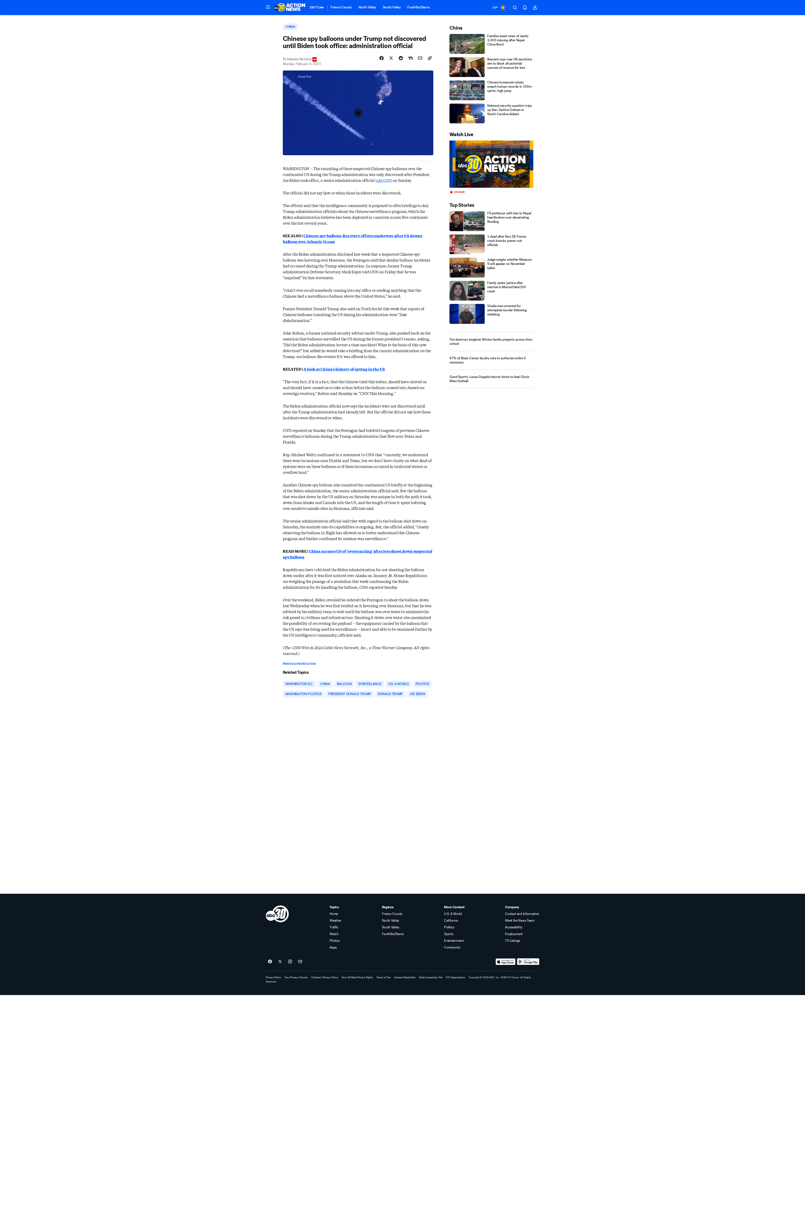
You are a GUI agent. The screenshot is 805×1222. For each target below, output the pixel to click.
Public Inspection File (431, 977)
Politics (449, 927)
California (451, 920)
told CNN (383, 180)
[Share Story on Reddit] (400, 58)
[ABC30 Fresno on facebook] (270, 962)
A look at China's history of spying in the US (344, 369)
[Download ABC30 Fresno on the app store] (506, 961)
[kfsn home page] (277, 913)
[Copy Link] (429, 58)
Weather (335, 920)
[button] (268, 7)
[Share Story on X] (391, 58)
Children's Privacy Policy (324, 977)
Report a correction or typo (299, 663)
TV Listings (512, 940)
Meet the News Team (519, 920)
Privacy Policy (273, 977)
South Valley (392, 7)
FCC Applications (455, 977)
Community (452, 947)
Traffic (334, 927)
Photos (334, 940)
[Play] (491, 164)
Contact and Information (522, 914)
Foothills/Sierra (418, 7)
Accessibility (513, 927)
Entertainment (454, 940)
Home (334, 914)
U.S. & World (453, 914)
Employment (514, 934)
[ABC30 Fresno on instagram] (290, 962)
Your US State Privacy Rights (357, 977)
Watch (334, 934)
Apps (333, 947)
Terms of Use (383, 977)
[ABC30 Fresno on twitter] (280, 962)
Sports (448, 934)
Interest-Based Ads (404, 977)
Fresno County (341, 7)
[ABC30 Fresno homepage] (289, 7)
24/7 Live (317, 7)
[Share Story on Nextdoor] (410, 58)
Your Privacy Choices (296, 977)
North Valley (367, 7)
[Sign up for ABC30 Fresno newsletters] (300, 962)
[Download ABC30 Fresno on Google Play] (528, 961)
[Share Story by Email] (420, 58)
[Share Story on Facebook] (381, 58)
